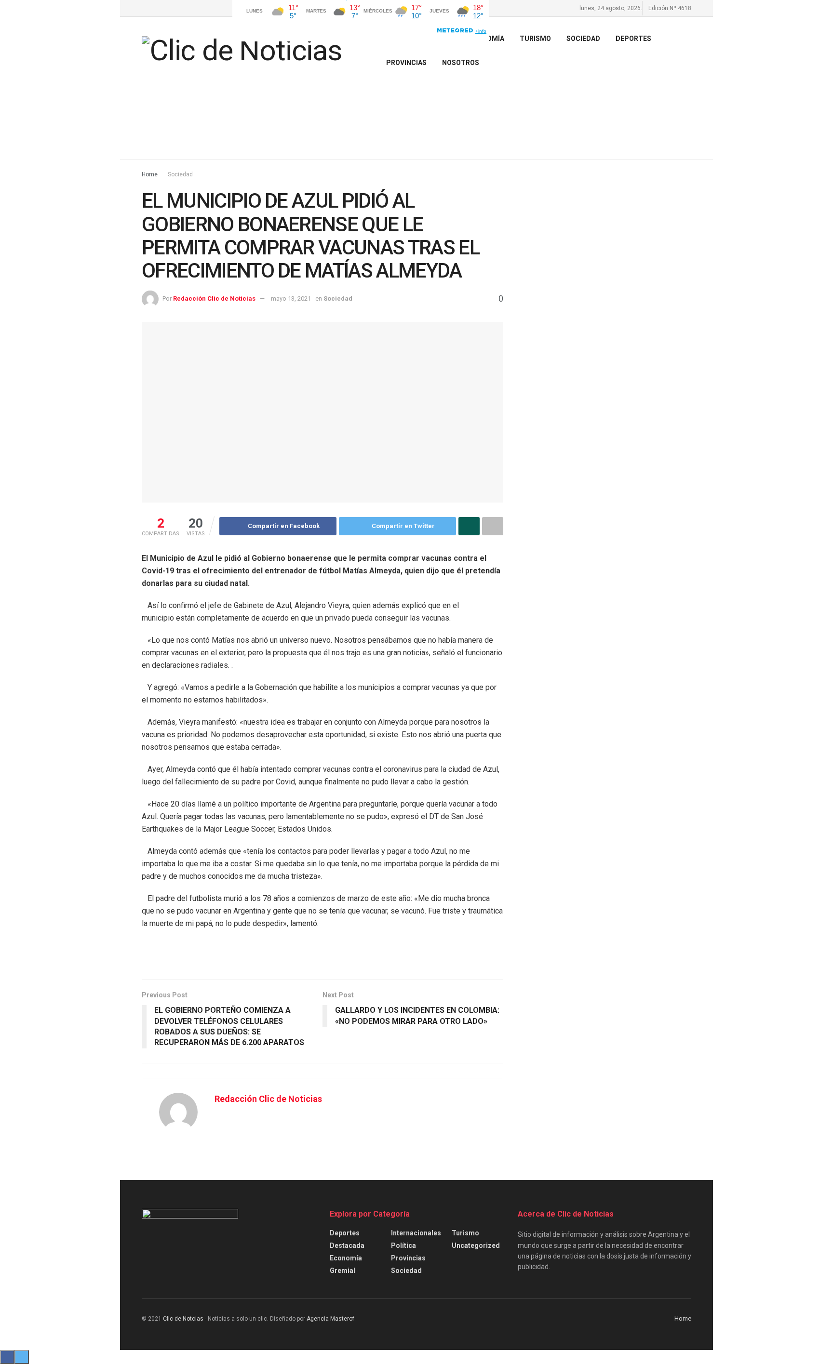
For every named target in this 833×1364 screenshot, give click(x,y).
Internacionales (416, 1233)
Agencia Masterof (330, 1318)
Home (150, 174)
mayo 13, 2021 (291, 298)
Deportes (633, 38)
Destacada (347, 1245)
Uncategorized (476, 1245)
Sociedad (583, 38)
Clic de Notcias (183, 1318)
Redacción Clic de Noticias (214, 298)
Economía (346, 1258)
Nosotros (460, 62)
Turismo (465, 1233)
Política (403, 1245)
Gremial (342, 1270)
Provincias (406, 62)
